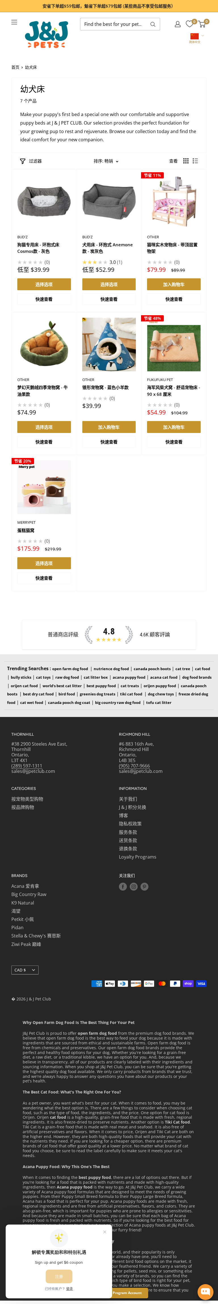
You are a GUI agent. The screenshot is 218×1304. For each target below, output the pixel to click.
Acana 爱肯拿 (25, 886)
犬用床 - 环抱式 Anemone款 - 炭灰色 (107, 248)
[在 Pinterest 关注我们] (144, 887)
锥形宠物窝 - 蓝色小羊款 (105, 387)
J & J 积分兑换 (132, 807)
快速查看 (44, 299)
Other (153, 236)
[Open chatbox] (205, 1292)
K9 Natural (22, 903)
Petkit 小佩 (22, 919)
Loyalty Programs (137, 857)
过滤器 (35, 161)
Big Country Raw (28, 894)
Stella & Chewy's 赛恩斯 (36, 936)
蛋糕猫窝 (25, 530)
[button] (194, 39)
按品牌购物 (22, 807)
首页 (15, 67)
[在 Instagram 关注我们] (134, 887)
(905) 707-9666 (134, 766)
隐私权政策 (130, 824)
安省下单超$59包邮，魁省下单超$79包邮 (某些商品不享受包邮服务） (109, 6)
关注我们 (127, 875)
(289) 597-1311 (26, 766)
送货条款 (128, 840)
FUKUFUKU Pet (160, 379)
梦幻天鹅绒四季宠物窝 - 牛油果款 (42, 390)
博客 (123, 815)
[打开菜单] (14, 22)
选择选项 (44, 284)
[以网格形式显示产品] (185, 160)
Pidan (17, 927)
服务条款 (128, 832)
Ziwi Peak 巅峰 (26, 944)
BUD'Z (22, 236)
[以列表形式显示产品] (195, 160)
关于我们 (128, 799)
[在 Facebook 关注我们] (123, 887)
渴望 (15, 911)
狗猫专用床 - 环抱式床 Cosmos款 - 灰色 (38, 248)
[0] (189, 24)
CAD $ (20, 970)
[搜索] (153, 24)
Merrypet (26, 522)
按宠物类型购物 (27, 799)
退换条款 (128, 849)
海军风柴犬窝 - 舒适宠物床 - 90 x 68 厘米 (173, 390)
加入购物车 (174, 284)
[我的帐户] (178, 24)
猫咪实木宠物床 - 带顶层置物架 (172, 248)
